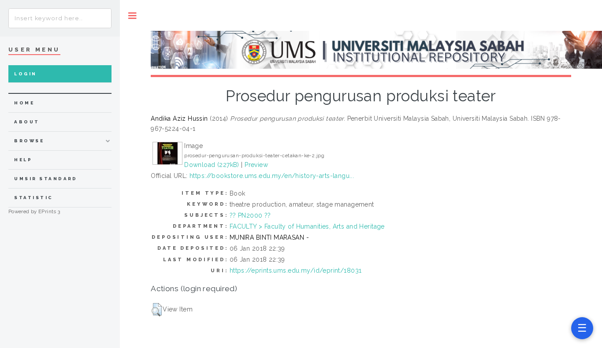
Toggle (132, 15)
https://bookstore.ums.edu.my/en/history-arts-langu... (272, 175)
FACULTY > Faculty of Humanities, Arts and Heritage (307, 226)
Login (25, 73)
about (26, 121)
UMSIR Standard (46, 178)
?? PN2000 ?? (250, 215)
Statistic (33, 197)
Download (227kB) (211, 164)
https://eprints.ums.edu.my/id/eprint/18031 (296, 270)
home (24, 102)
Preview (256, 164)
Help (23, 159)
